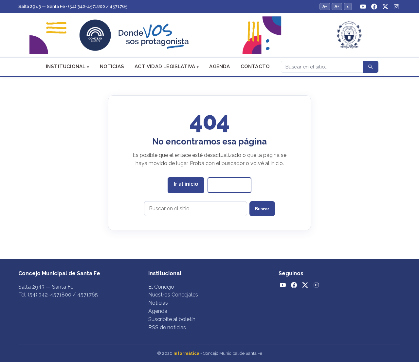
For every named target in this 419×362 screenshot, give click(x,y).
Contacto (255, 66)
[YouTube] (363, 6)
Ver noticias (229, 184)
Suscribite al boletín (171, 319)
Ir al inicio (186, 184)
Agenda (219, 66)
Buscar (262, 208)
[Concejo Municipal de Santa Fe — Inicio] (209, 35)
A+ (337, 6)
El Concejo (161, 287)
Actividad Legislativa (165, 66)
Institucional (66, 66)
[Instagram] (396, 6)
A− (324, 6)
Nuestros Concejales (173, 295)
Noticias (112, 66)
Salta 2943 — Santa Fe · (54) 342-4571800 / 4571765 (73, 6)
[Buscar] (370, 67)
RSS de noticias (167, 327)
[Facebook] (374, 6)
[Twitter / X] (385, 6)
